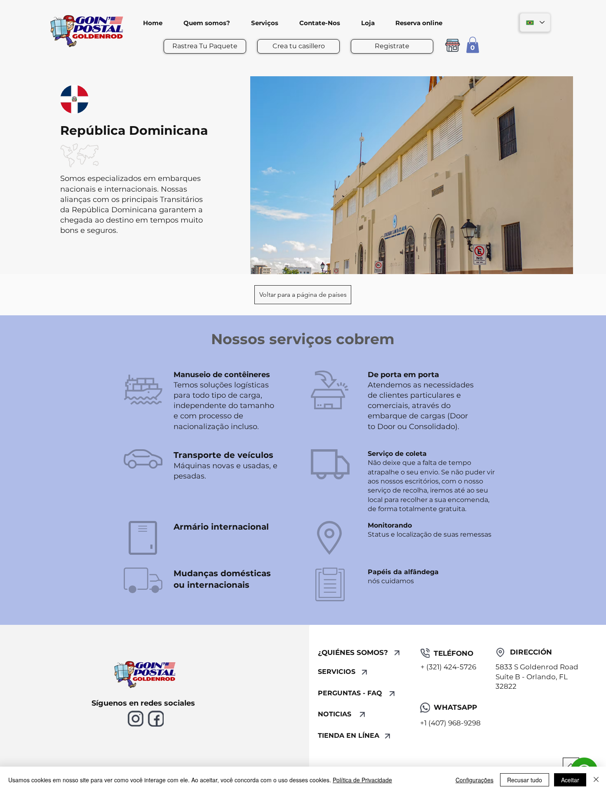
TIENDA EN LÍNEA (348, 735)
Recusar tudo (524, 780)
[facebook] (156, 719)
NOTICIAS (334, 714)
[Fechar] (596, 779)
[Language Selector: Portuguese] (535, 22)
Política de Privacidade (362, 780)
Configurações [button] (474, 780)
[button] (472, 45)
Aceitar (570, 780)
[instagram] (135, 719)
